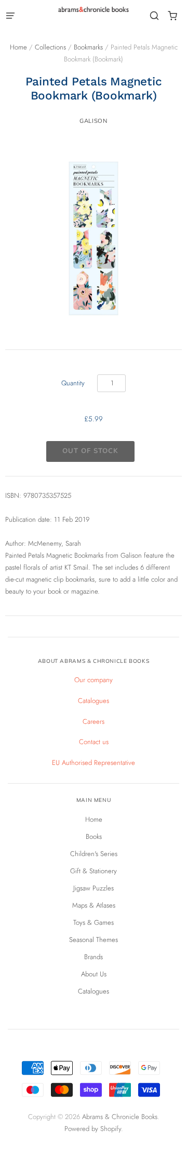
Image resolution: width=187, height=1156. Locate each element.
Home (18, 47)
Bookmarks (88, 47)
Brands (93, 957)
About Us (93, 974)
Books (94, 836)
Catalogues (93, 701)
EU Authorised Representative (93, 763)
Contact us (94, 742)
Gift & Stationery (93, 871)
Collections (50, 47)
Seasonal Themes (93, 940)
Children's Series (93, 854)
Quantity (73, 383)
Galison (93, 120)
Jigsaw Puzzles (93, 888)
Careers (93, 721)
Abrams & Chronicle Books (119, 1117)
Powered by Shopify (92, 1129)
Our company (93, 680)
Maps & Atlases (93, 905)
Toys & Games (93, 922)
